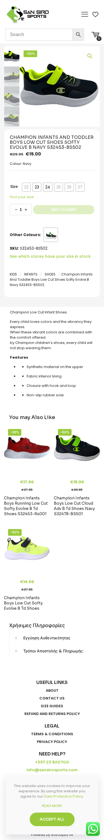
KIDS (13, 274)
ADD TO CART (63, 210)
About (52, 690)
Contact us (52, 698)
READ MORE (52, 805)
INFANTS (30, 274)
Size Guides (52, 706)
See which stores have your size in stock (50, 256)
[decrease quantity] (16, 209)
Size (14, 186)
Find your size (22, 197)
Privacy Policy (52, 741)
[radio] (26, 187)
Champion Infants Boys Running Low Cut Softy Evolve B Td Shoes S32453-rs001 (26, 506)
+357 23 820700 (52, 762)
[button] (90, 56)
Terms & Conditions (52, 734)
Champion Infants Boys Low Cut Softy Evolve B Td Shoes (23, 603)
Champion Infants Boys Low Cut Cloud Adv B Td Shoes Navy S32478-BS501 (74, 506)
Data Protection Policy (63, 796)
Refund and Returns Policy (52, 713)
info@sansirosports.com (52, 769)
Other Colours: (25, 235)
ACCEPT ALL (52, 819)
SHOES (50, 274)
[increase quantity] (26, 209)
